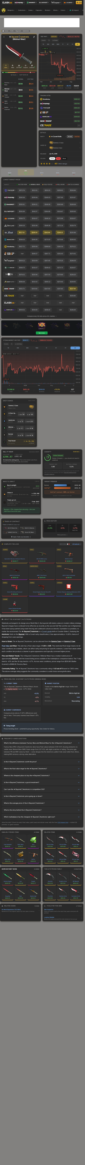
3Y (67, 44)
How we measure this (70, 472)
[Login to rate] (41, 163)
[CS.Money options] (19, 2)
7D (43, 44)
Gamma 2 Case (13, 405)
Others (55, 10)
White (52, 158)
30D (48, 44)
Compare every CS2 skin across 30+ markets (41, 316)
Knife (12, 31)
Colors (63, 10)
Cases (30, 10)
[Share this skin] (4, 37)
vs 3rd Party (18, 344)
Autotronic (26, 31)
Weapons (10, 10)
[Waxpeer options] (56, 2)
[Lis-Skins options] (68, 2)
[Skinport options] (44, 2)
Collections (21, 10)
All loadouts (75, 544)
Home (6, 31)
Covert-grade (47, 631)
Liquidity (61, 452)
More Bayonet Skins (9, 869)
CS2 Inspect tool (63, 822)
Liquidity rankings (49, 474)
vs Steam (55, 40)
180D (58, 44)
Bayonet (18, 31)
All (77, 44)
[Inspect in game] (34, 37)
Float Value (6, 646)
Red (58, 158)
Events (44, 40)
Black (64, 158)
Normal (70, 136)
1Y (62, 44)
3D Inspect (75, 10)
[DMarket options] (31, 2)
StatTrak (77, 136)
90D (53, 44)
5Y (72, 44)
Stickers (47, 10)
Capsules (39, 10)
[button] (2, 72)
